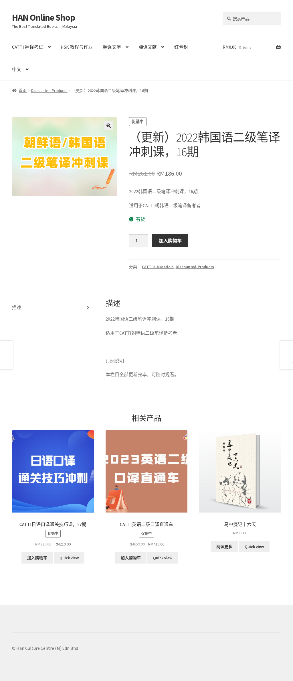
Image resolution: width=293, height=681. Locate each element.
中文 (16, 69)
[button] (108, 125)
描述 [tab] (16, 307)
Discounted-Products (49, 90)
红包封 (181, 47)
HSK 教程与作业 (77, 47)
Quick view (69, 557)
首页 (23, 90)
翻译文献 (147, 47)
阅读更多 (224, 546)
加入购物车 (170, 241)
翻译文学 (112, 47)
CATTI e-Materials (158, 266)
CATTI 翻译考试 (27, 47)
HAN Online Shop (43, 17)
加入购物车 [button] (37, 557)
